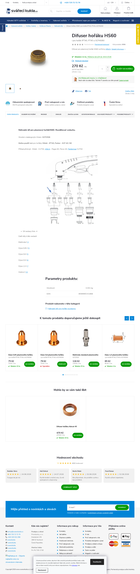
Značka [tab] (73, 114)
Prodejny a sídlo (90, 547)
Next (132, 318)
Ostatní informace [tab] (88, 114)
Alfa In (108, 49)
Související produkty (104, 114)
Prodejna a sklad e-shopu (93, 544)
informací (74, 565)
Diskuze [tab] (58, 114)
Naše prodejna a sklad (29, 3)
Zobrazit (62, 364)
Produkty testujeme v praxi (94, 541)
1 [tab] (63, 374)
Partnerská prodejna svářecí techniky (122, 570)
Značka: (129, 91)
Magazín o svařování (92, 553)
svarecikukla (11, 540)
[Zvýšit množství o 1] (107, 67)
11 (27, 272)
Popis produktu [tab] (13, 114)
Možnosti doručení (81, 61)
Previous (127, 318)
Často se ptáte (90, 550)
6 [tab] (73, 374)
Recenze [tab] (44, 114)
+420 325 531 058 (14, 537)
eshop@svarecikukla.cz (15, 532)
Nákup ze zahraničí (65, 553)
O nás (7, 3)
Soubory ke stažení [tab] (28, 114)
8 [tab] (76, 374)
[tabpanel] (22, 347)
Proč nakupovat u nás (66, 544)
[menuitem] (18, 20)
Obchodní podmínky (66, 547)
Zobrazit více (70, 487)
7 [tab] (74, 374)
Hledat (84, 11)
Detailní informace (118, 49)
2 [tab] (65, 374)
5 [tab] (71, 374)
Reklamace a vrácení (66, 550)
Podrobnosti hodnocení (102, 44)
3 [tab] (67, 374)
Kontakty (15, 3)
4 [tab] (69, 374)
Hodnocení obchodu (70, 458)
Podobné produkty (124, 114)
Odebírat (122, 507)
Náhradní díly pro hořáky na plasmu (62, 308)
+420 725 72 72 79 (13, 534)
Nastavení (42, 570)
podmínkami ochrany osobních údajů (100, 513)
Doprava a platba (65, 538)
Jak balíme (62, 534)
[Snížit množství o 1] (107, 70)
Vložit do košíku (124, 69)
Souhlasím (97, 562)
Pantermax (72, 149)
